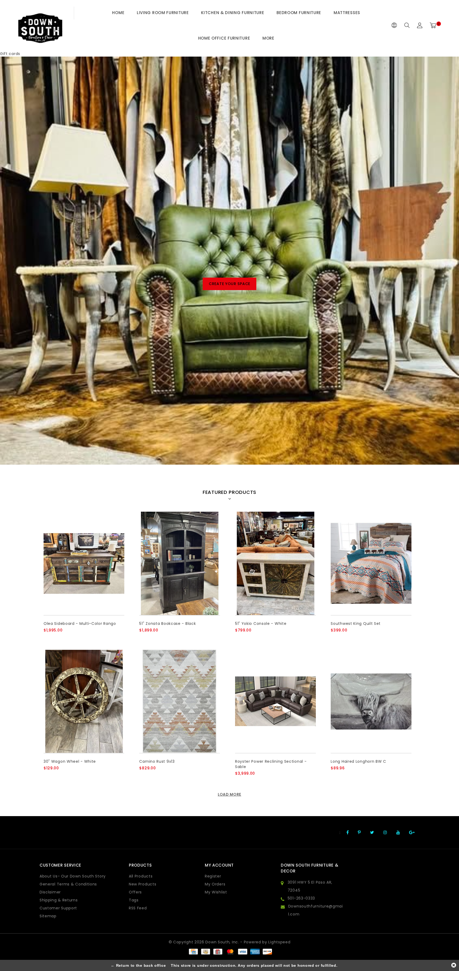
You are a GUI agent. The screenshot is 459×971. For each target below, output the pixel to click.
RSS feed (138, 908)
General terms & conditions (68, 884)
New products (142, 884)
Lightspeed (279, 942)
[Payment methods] (193, 951)
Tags (134, 900)
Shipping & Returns (59, 900)
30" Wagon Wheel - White (70, 761)
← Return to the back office (138, 965)
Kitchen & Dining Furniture (232, 12)
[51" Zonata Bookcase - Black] (179, 563)
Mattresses (347, 12)
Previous (18, 286)
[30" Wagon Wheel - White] (84, 701)
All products (140, 876)
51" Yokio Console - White (261, 623)
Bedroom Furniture (299, 12)
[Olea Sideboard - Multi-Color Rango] (84, 563)
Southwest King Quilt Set (356, 623)
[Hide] (453, 965)
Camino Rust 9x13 (157, 761)
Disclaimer (50, 892)
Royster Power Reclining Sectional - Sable (271, 764)
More (268, 38)
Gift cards (10, 53)
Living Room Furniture (163, 12)
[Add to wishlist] (60, 639)
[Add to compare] (73, 639)
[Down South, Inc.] (40, 25)
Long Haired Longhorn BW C (358, 761)
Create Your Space (229, 283)
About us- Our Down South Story (73, 876)
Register (213, 876)
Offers (135, 892)
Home (118, 12)
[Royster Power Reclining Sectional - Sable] (275, 701)
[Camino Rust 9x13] (179, 701)
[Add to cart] (47, 639)
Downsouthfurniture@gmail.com (315, 910)
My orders (215, 884)
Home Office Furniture (224, 38)
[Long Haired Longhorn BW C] (371, 701)
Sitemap (48, 916)
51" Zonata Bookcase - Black (167, 623)
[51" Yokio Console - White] (275, 563)
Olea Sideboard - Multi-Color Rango (80, 623)
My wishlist (216, 892)
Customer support (58, 908)
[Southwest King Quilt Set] (371, 563)
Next (441, 286)
